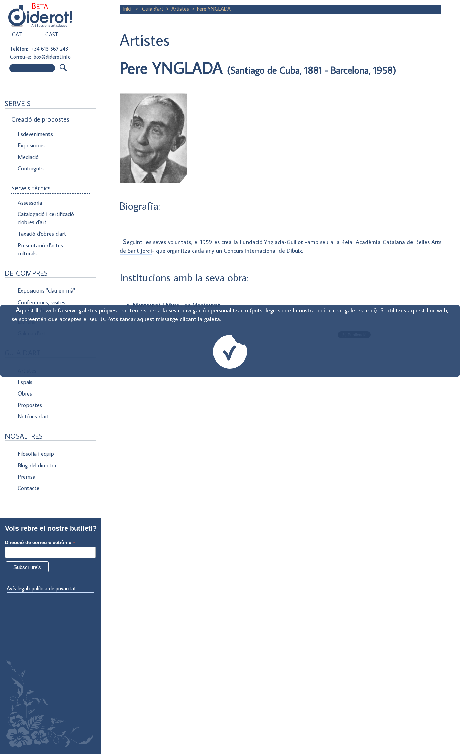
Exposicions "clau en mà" (46, 290)
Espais (25, 382)
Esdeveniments (35, 134)
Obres (25, 393)
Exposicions (31, 145)
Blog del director (37, 465)
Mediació (28, 157)
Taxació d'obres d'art (42, 233)
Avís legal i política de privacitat (41, 588)
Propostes (30, 405)
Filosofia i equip (36, 453)
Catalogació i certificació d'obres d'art (46, 218)
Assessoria (30, 202)
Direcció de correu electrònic (40, 542)
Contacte (28, 488)
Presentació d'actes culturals (40, 249)
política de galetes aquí (345, 310)
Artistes (180, 8)
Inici (128, 8)
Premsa (26, 476)
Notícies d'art (34, 416)
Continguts (31, 168)
